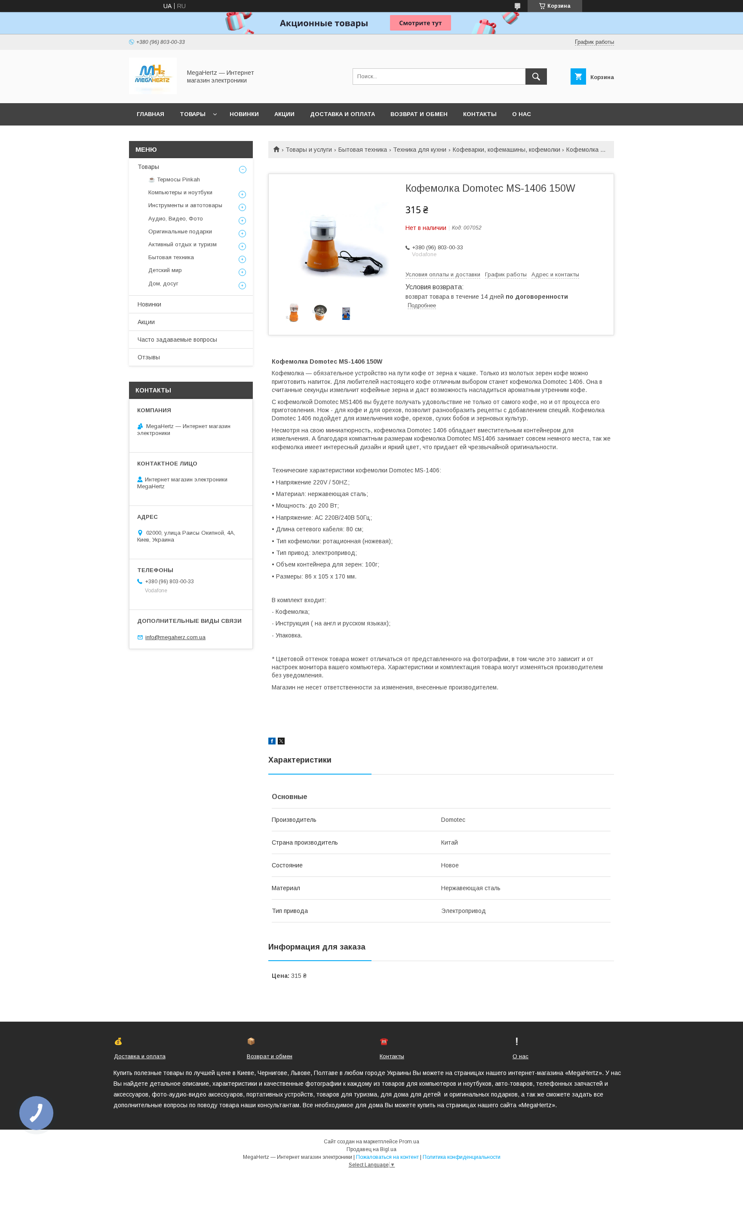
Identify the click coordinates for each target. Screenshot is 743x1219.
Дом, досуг (163, 283)
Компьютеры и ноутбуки (180, 192)
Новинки (244, 114)
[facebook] (272, 742)
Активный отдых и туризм (182, 244)
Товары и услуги (309, 149)
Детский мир (165, 270)
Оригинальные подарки (180, 231)
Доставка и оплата (342, 114)
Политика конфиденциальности (461, 1157)
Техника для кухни (419, 149)
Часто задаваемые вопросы (177, 339)
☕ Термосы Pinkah (174, 179)
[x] (281, 742)
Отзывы (149, 357)
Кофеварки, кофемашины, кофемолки (506, 149)
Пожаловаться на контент (387, 1157)
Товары (193, 114)
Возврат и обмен (419, 114)
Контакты (480, 114)
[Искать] (536, 76)
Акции (284, 114)
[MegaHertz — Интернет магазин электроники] (153, 92)
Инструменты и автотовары (185, 205)
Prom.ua (409, 1142)
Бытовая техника (362, 149)
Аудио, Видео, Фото (175, 218)
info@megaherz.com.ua (175, 637)
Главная (150, 114)
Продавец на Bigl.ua (371, 1149)
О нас (521, 114)
